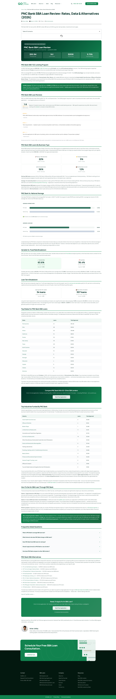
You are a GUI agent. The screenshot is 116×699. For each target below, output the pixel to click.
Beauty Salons (25, 453)
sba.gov (31, 622)
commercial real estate (74, 283)
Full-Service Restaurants (28, 436)
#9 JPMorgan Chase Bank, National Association (34, 585)
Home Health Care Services (29, 419)
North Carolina (25, 347)
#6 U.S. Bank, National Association (31, 578)
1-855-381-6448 (77, 3)
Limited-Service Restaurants (29, 430)
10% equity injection (93, 507)
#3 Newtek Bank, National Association (32, 571)
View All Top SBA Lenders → (28, 594)
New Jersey (25, 340)
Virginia (24, 364)
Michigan (24, 357)
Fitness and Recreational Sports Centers (32, 457)
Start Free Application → (61, 397)
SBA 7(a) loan (43, 68)
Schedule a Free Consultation (62, 612)
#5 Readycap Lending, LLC (29, 576)
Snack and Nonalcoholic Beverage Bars (31, 443)
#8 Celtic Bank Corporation (29, 582)
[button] (99, 31)
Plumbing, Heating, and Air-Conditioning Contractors (35, 450)
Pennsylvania (25, 324)
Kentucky (24, 371)
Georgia (24, 354)
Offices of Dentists (26, 423)
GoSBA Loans (68, 87)
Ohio (23, 327)
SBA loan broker (52, 482)
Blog (25, 9)
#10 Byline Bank (27, 587)
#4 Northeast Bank (27, 573)
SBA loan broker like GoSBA (81, 590)
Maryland (24, 351)
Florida (24, 337)
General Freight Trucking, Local (29, 460)
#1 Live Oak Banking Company (30, 567)
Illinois (23, 330)
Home (22, 9)
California (24, 334)
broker (37, 107)
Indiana (24, 367)
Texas (23, 344)
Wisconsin (24, 361)
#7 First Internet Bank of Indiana (30, 580)
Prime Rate (68, 253)
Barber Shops (25, 426)
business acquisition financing (39, 182)
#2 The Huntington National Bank (31, 569)
